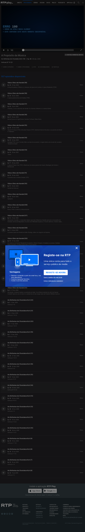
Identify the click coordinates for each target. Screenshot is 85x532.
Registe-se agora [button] (56, 272)
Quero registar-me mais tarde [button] (53, 277)
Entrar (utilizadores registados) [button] (53, 281)
